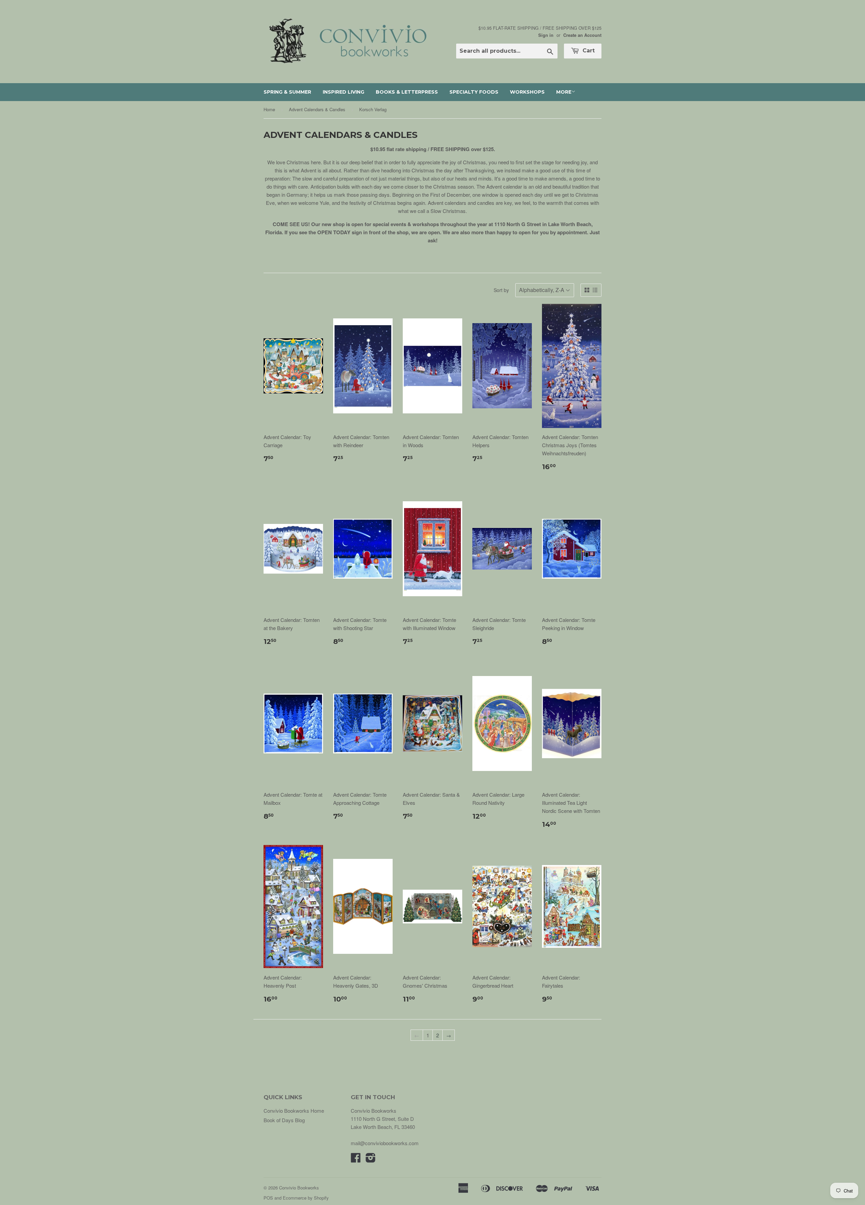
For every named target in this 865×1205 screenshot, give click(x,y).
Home (269, 109)
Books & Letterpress (407, 92)
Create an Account (582, 35)
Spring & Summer (287, 92)
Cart (588, 50)
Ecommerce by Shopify (306, 1198)
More (563, 92)
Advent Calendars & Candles (317, 109)
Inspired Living (343, 92)
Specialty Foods (473, 92)
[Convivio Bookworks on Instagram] (371, 1159)
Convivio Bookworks (299, 1187)
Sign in (545, 35)
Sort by (501, 290)
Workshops (527, 92)
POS (268, 1198)
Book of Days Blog (284, 1120)
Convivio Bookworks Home (294, 1110)
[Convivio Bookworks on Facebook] (356, 1159)
